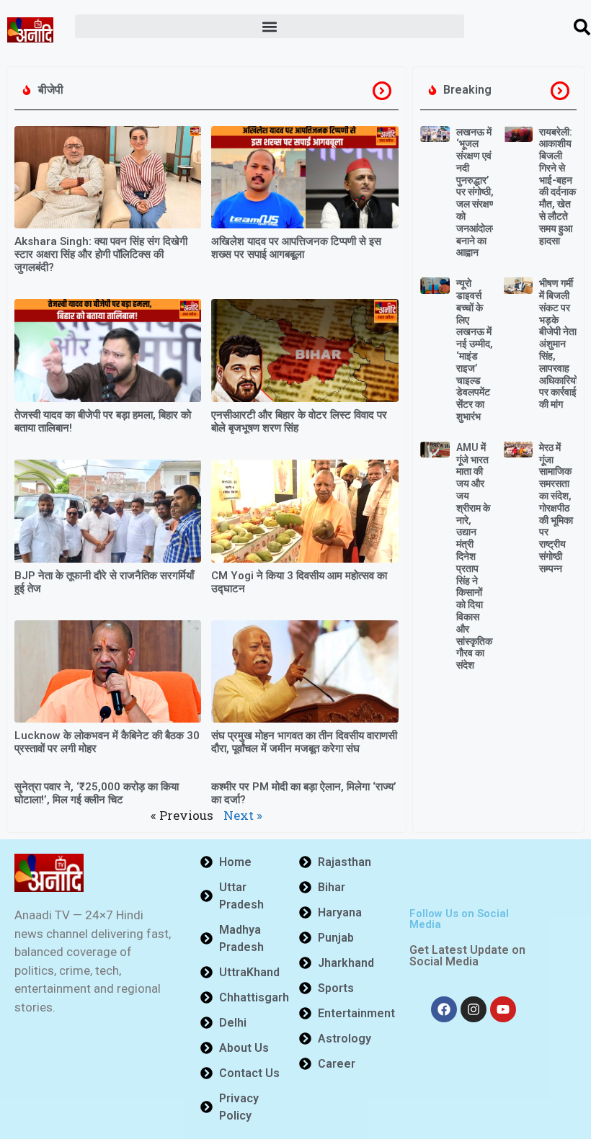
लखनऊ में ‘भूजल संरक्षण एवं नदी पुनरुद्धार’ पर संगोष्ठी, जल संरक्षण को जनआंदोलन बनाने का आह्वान (476, 192)
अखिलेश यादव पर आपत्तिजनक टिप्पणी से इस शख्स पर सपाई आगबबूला (296, 248)
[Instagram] (473, 1009)
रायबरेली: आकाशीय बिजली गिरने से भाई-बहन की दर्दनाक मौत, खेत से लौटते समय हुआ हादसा (557, 186)
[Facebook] (444, 1009)
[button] (269, 26)
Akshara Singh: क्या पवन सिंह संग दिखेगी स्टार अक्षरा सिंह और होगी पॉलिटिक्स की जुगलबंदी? (100, 254)
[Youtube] (503, 1009)
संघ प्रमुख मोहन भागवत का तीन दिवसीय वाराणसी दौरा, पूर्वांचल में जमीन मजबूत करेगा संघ (304, 742)
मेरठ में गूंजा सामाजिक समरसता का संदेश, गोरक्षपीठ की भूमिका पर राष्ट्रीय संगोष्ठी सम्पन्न (556, 508)
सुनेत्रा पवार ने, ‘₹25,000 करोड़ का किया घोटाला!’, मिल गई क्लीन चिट (96, 793)
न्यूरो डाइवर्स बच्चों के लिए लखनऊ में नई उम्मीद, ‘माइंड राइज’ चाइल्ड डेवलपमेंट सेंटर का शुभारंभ (474, 349)
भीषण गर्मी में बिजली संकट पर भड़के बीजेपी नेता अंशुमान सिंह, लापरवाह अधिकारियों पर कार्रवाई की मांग (558, 343)
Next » (242, 815)
